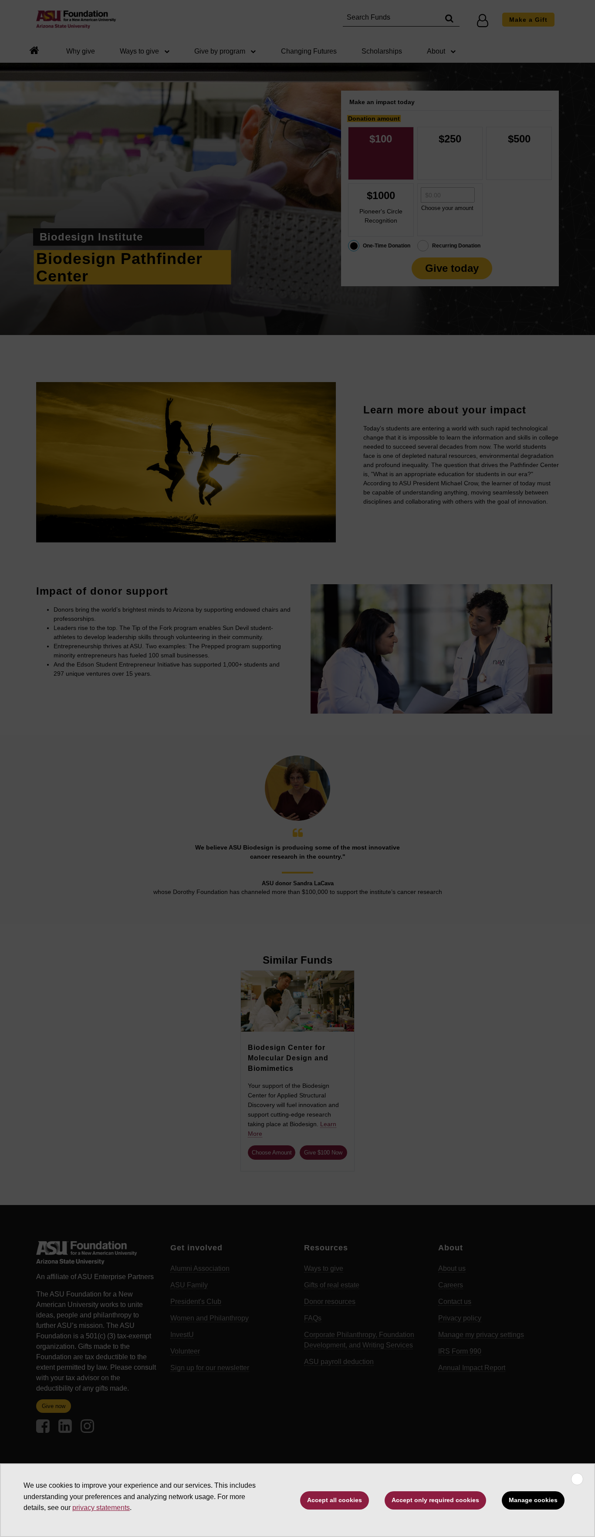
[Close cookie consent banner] (577, 1479)
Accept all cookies (334, 1499)
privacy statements (101, 1507)
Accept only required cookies (435, 1499)
